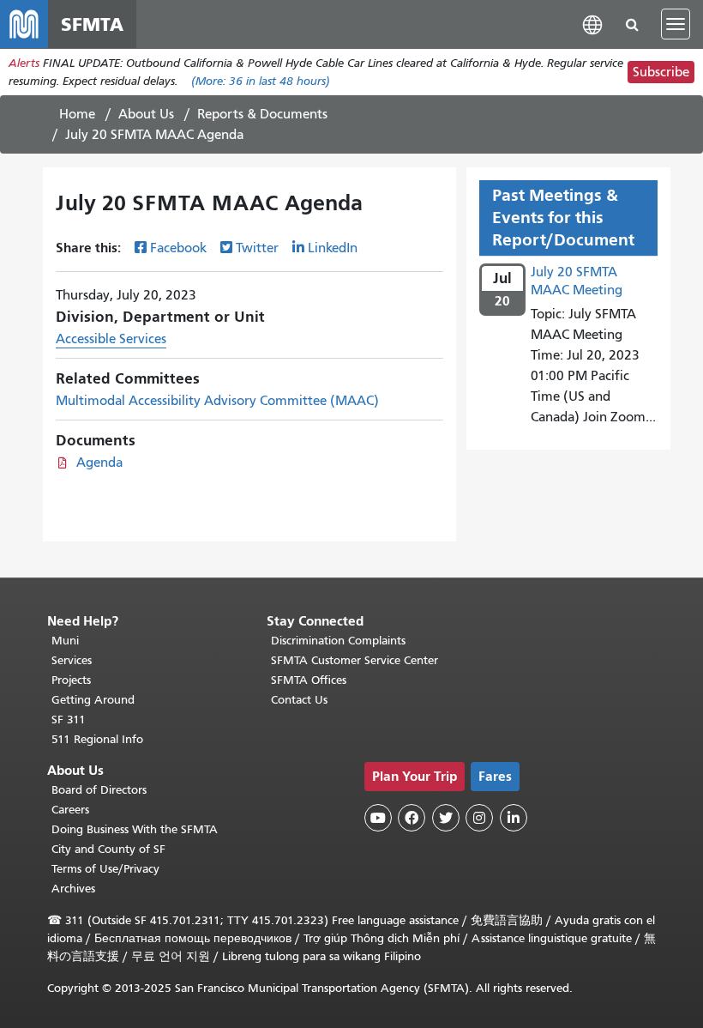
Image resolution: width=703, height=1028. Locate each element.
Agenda (99, 462)
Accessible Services (111, 339)
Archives (73, 888)
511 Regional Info (97, 739)
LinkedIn (333, 248)
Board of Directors (99, 790)
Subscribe (661, 72)
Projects (71, 680)
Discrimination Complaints (338, 640)
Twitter (257, 248)
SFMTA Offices (308, 680)
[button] (592, 23)
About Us (146, 114)
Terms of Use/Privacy (105, 869)
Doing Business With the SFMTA (134, 829)
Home (77, 114)
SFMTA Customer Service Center (354, 660)
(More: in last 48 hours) (260, 81)
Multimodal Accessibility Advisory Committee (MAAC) (217, 400)
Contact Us (299, 699)
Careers (70, 809)
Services (71, 660)
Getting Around (93, 699)
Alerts (24, 63)
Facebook (178, 248)
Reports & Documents (262, 114)
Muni (65, 640)
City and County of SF (108, 849)
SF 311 (68, 719)
